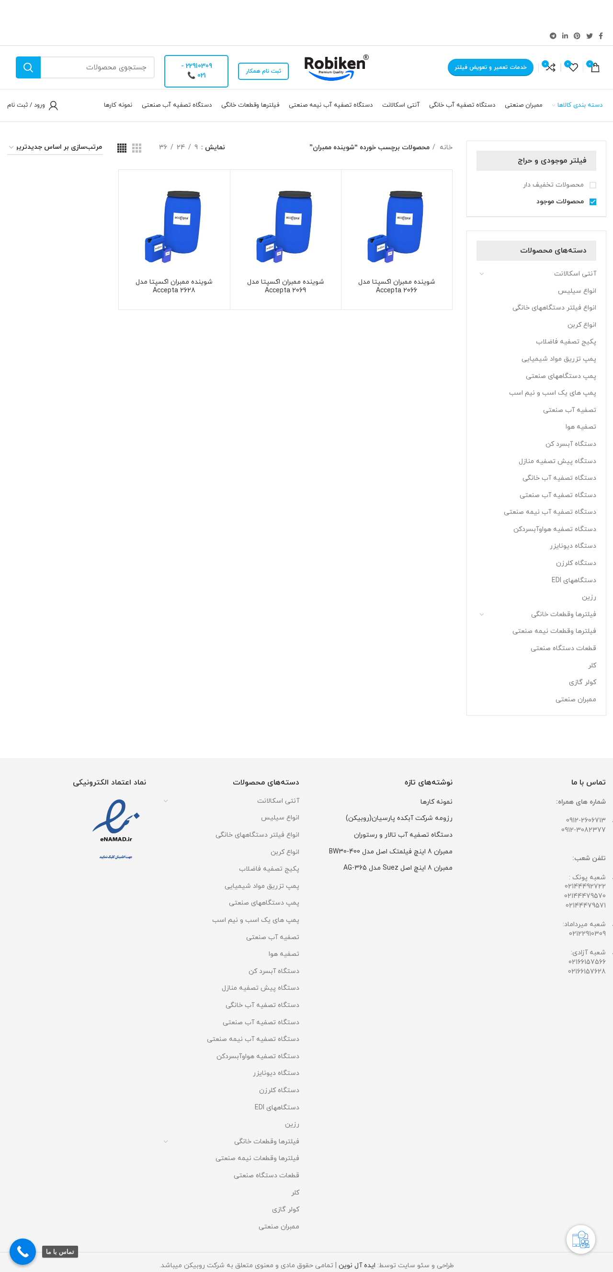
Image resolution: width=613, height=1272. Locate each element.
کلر (592, 665)
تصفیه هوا (581, 426)
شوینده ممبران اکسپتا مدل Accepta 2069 (285, 286)
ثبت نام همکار (263, 71)
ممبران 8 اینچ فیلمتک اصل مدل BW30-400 (391, 851)
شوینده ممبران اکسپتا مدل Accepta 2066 (396, 286)
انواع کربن (582, 325)
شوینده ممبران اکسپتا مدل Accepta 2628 (174, 286)
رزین (589, 597)
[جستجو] (28, 67)
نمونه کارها (436, 802)
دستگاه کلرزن (576, 563)
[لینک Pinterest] (577, 36)
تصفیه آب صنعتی (569, 410)
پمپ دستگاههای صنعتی (561, 376)
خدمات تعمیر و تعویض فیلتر (490, 67)
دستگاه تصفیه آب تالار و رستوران (403, 835)
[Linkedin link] (565, 36)
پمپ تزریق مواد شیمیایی (559, 359)
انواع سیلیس (577, 291)
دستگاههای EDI (574, 580)
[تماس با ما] (23, 1252)
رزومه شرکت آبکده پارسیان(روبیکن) (399, 818)
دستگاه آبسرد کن (570, 444)
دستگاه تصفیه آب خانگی (559, 478)
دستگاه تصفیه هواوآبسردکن (554, 529)
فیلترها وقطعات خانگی (563, 614)
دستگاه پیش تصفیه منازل (557, 461)
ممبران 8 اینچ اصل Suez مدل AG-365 (398, 868)
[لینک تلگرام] (553, 36)
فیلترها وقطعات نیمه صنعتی (554, 631)
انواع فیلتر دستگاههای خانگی (554, 307)
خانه (445, 147)
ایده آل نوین (357, 1265)
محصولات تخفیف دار (554, 184)
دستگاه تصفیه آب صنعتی (558, 495)
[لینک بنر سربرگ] (321, 13)
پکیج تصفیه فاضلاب (566, 341)
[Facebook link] (601, 36)
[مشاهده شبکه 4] (121, 148)
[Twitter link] (589, 36)
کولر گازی (582, 682)
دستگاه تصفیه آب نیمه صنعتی (550, 512)
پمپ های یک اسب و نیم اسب (552, 393)
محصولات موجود (561, 201)
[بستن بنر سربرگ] (12, 13)
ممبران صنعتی (576, 699)
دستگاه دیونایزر (573, 546)
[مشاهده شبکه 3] (136, 148)
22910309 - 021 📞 (196, 71)
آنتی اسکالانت (575, 273)
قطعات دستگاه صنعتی (563, 648)
